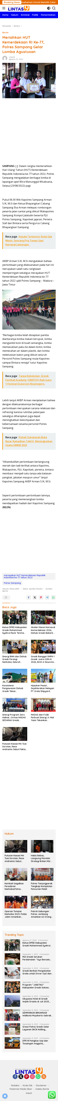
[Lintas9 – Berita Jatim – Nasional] (18, 8)
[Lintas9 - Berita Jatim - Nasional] (29, 1070)
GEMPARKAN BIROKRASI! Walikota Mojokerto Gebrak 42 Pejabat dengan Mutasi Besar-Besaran (36, 1014)
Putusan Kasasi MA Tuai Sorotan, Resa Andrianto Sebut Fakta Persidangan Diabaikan (14, 746)
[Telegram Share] (47, 597)
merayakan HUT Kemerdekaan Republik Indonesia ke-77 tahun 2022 (24, 576)
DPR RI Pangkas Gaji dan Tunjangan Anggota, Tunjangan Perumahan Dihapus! (35, 1042)
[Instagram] (32, 1076)
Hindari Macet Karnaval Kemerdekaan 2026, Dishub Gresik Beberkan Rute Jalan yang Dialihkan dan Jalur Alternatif (43, 630)
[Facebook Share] (28, 597)
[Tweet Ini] (34, 597)
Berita (5, 32)
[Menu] (4, 8)
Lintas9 (12, 57)
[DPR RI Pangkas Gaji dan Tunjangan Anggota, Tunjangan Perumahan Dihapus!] (12, 1043)
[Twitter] (20, 1076)
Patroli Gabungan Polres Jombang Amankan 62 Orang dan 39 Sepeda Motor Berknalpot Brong (42, 914)
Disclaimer (41, 1085)
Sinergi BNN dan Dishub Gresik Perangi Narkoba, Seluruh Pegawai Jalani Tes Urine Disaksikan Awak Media (14, 659)
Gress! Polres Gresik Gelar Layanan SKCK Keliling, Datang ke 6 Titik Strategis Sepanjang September (36, 1028)
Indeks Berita (42, 1089)
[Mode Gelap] (49, 8)
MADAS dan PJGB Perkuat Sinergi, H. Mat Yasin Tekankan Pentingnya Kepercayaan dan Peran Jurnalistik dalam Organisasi (43, 717)
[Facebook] (15, 1076)
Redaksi (15, 1085)
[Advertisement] (29, 132)
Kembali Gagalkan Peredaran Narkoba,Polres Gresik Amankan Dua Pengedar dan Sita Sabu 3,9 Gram (15, 886)
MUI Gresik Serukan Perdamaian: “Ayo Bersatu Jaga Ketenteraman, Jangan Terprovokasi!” (37, 958)
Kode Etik (27, 1085)
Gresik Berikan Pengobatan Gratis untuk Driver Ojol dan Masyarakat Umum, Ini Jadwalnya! (36, 972)
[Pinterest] (26, 1076)
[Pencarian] (54, 8)
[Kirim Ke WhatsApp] (53, 597)
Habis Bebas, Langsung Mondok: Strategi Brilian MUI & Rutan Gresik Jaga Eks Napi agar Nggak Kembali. (42, 858)
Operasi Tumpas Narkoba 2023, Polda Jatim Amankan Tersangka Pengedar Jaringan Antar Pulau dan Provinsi (16, 914)
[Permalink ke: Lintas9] (4, 57)
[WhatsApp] (38, 1076)
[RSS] (43, 1076)
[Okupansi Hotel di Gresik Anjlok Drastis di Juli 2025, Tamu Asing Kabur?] (12, 1001)
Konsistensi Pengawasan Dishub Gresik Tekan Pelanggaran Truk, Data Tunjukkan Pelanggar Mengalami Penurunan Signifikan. (14, 688)
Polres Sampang (12, 583)
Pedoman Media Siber (21, 1089)
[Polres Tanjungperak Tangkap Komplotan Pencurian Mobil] (42, 874)
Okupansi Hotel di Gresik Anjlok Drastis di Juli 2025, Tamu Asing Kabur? (35, 1000)
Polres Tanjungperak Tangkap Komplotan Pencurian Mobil (41, 886)
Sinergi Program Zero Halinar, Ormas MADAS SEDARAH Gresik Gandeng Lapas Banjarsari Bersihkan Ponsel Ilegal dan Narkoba (14, 717)
